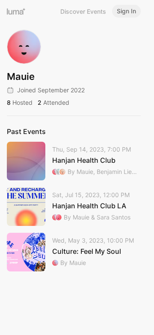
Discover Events (83, 11)
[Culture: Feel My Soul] (73, 252)
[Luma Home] (16, 11)
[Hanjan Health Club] (73, 161)
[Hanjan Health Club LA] (73, 206)
